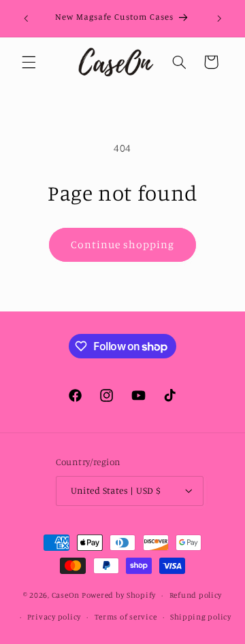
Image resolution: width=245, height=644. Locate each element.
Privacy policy (54, 617)
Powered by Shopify (119, 595)
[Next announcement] (219, 18)
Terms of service (126, 617)
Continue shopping (123, 244)
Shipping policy (200, 617)
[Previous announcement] (26, 18)
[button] (28, 62)
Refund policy (196, 595)
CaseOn (66, 595)
